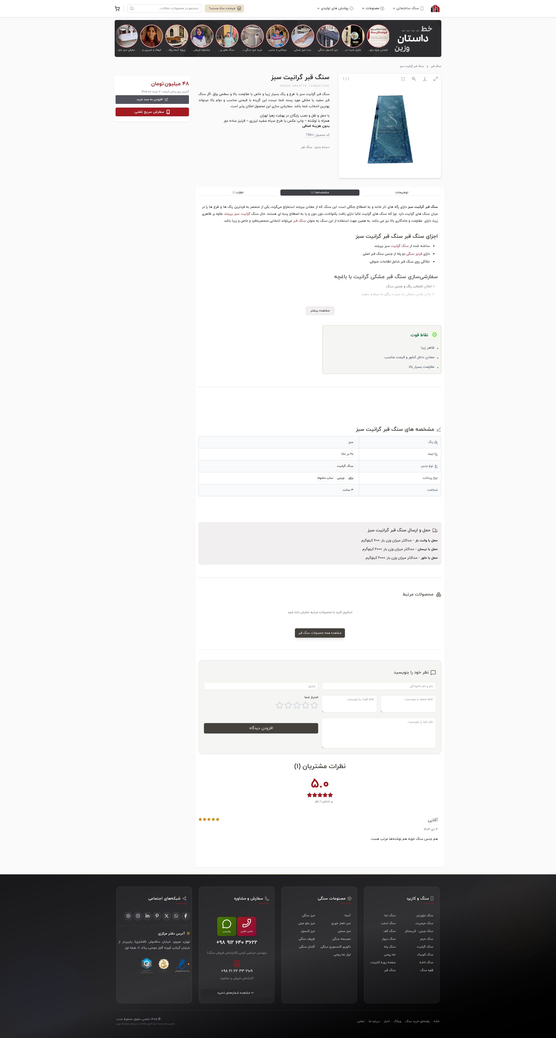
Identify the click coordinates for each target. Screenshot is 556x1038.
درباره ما (374, 1021)
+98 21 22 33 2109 (236, 971)
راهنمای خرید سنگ (417, 1021)
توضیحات (401, 192)
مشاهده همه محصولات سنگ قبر (319, 633)
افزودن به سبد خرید (150, 99)
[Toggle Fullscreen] (403, 79)
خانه (437, 1021)
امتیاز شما (311, 697)
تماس (361, 1021)
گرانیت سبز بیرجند (237, 214)
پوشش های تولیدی (334, 8)
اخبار (387, 1021)
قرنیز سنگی (414, 254)
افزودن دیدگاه (261, 728)
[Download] (424, 79)
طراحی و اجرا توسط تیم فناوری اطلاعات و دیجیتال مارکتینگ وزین (145, 1023)
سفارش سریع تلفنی (149, 112)
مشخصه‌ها (320, 192)
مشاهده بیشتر (320, 311)
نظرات (238, 192)
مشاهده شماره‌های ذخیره (233, 993)
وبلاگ (397, 1021)
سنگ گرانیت (400, 246)
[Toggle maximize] (435, 79)
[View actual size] (414, 79)
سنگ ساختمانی (408, 8)
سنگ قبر (436, 66)
